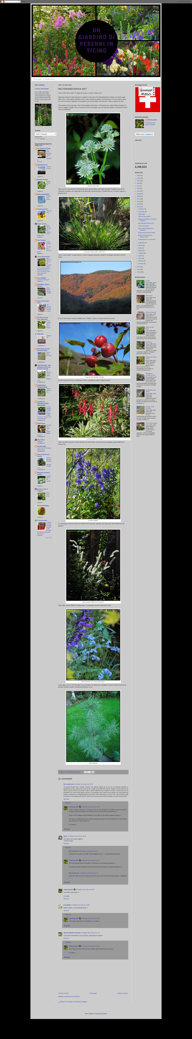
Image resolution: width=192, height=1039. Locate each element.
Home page (37, 79)
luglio (140, 248)
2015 (138, 204)
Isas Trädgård (41, 240)
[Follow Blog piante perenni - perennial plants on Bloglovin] (144, 135)
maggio (140, 253)
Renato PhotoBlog (43, 505)
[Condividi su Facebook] (91, 772)
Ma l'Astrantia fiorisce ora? (146, 223)
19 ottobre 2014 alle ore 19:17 (89, 851)
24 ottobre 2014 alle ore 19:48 (80, 905)
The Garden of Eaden (43, 148)
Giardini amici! (50, 79)
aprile (140, 256)
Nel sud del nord (69, 784)
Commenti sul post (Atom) (72, 996)
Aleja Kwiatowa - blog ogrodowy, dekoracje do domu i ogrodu (44, 367)
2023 (138, 183)
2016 (138, 201)
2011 (138, 272)
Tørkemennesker (48, 168)
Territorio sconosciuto (43, 279)
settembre (141, 243)
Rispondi (66, 799)
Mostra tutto (49, 537)
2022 (138, 186)
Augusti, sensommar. (48, 390)
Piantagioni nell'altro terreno (150, 374)
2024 (138, 181)
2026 (138, 175)
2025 (138, 178)
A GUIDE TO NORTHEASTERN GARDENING (42, 403)
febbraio (141, 261)
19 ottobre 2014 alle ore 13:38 (77, 836)
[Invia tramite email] (85, 772)
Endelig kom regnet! (48, 197)
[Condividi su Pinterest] (93, 772)
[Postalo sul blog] (87, 772)
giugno (140, 250)
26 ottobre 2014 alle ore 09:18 (91, 946)
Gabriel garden (73, 807)
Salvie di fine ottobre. (144, 216)
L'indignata (40, 441)
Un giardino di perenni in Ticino (44, 7)
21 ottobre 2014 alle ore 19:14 (89, 873)
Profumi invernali (151, 312)
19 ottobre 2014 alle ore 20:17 (91, 860)
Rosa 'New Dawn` (48, 494)
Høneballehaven (42, 165)
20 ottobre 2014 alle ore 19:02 (85, 889)
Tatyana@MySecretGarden (72, 933)
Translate (42, 139)
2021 (138, 188)
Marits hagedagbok (43, 194)
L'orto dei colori (42, 520)
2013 (138, 267)
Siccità (148, 281)
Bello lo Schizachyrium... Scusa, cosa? (145, 236)
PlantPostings (41, 446)
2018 (138, 196)
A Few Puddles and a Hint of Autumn (48, 324)
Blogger (104, 1013)
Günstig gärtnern (42, 209)
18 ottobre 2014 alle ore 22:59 (83, 784)
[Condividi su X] (89, 772)
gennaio (141, 263)
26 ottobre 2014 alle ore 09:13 (91, 918)
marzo (140, 258)
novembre (141, 211)
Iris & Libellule (41, 278)
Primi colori (149, 295)
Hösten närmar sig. (48, 183)
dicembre (141, 209)
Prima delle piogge (151, 423)
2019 (138, 194)
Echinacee (149, 342)
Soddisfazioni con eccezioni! (146, 239)
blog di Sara (41, 440)
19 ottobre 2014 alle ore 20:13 (91, 807)
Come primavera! (143, 226)
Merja (65, 836)
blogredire (40, 334)
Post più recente (64, 993)
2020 (138, 191)
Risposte (68, 803)
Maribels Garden (42, 179)
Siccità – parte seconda (48, 354)
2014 (138, 207)
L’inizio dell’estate (42, 89)
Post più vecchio (123, 993)
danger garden (41, 224)
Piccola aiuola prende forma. (147, 232)
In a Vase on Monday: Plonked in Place (48, 308)
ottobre (140, 214)
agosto (140, 245)
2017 (138, 199)
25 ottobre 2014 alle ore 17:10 (90, 933)
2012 (138, 269)
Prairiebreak (41, 423)
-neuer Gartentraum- (43, 256)
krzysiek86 (67, 905)
